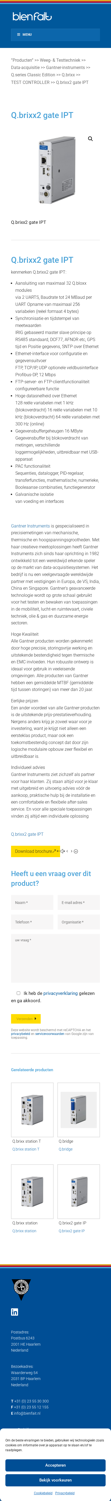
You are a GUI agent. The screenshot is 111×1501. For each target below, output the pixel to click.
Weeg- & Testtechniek (60, 60)
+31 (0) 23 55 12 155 (31, 1407)
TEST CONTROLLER (30, 82)
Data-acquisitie (25, 67)
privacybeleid (20, 1034)
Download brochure (33, 851)
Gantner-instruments (65, 67)
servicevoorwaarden (49, 1034)
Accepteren (55, 1465)
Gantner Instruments (30, 526)
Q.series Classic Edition (33, 74)
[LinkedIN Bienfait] (14, 1312)
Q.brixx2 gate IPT (27, 834)
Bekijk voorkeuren (55, 1480)
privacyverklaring (60, 993)
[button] (90, 139)
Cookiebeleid (43, 1493)
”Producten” (22, 60)
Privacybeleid (65, 1493)
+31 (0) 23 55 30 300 (31, 1401)
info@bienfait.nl (27, 1413)
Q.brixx (68, 74)
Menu (27, 35)
